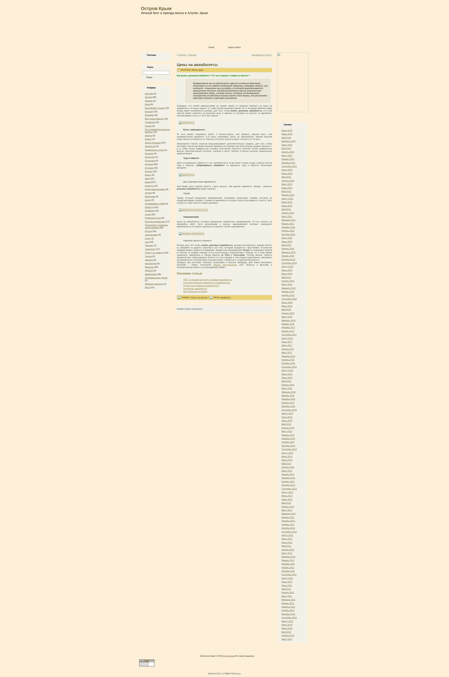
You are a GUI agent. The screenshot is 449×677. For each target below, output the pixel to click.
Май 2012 (286, 546)
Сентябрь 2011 (289, 574)
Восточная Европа (154, 119)
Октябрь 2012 (288, 528)
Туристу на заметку (154, 253)
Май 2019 (286, 277)
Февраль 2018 (289, 320)
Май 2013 (286, 503)
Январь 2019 (288, 291)
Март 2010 (287, 639)
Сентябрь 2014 (289, 449)
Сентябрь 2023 (289, 166)
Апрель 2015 (288, 428)
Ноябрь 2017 (288, 331)
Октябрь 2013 (288, 485)
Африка (149, 101)
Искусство (150, 157)
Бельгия (149, 111)
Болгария (149, 115)
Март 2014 (287, 471)
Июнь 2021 (287, 206)
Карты (148, 175)
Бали (147, 104)
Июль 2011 (287, 582)
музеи (148, 200)
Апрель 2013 (288, 507)
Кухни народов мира (155, 189)
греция (148, 126)
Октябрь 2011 (288, 571)
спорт (148, 238)
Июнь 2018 (287, 306)
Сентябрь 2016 (289, 367)
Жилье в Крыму (152, 143)
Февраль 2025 (289, 141)
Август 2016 (287, 370)
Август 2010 (287, 621)
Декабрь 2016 (288, 356)
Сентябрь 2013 (289, 489)
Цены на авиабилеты (197, 64)
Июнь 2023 (287, 173)
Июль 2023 (287, 170)
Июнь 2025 (287, 134)
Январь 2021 (288, 224)
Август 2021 (287, 198)
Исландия (150, 161)
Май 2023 (286, 177)
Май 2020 (286, 245)
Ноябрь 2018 (288, 295)
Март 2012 (287, 553)
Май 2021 (286, 209)
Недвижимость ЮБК (155, 204)
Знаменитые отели (154, 150)
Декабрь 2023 (288, 163)
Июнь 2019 (287, 274)
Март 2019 (287, 284)
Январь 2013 (288, 517)
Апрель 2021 (288, 213)
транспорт (150, 249)
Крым (147, 182)
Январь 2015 (288, 435)
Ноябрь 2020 (288, 231)
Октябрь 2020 (288, 234)
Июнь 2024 (287, 145)
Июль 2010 (287, 625)
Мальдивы (150, 196)
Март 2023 (287, 184)
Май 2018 (286, 309)
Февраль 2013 (289, 514)
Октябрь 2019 (288, 259)
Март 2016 (287, 388)
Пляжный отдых (153, 218)
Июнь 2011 (287, 585)
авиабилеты (225, 297)
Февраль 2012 (289, 557)
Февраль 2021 (289, 220)
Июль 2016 (287, 374)
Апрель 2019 (288, 281)
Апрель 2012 (288, 550)
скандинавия (151, 235)
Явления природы (154, 284)
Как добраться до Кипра (195, 291)
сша (147, 242)
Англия (148, 97)
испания (149, 164)
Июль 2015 (287, 417)
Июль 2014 (287, 456)
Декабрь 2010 (288, 607)
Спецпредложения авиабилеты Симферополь (206, 283)
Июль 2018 (287, 302)
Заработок (150, 146)
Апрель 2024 (288, 152)
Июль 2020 (287, 238)
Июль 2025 (287, 130)
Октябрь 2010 (288, 614)
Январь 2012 (288, 560)
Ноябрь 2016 (288, 360)
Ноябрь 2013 (288, 481)
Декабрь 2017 (288, 327)
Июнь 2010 (287, 628)
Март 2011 (287, 596)
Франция (149, 267)
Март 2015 (287, 431)
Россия (148, 231)
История (149, 168)
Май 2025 (286, 138)
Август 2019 (287, 266)
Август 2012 (287, 535)
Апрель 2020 (288, 248)
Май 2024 (286, 148)
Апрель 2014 (288, 467)
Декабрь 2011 (288, 564)
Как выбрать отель (261, 55)
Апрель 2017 (288, 349)
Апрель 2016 (288, 385)
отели (148, 214)
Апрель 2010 (288, 635)
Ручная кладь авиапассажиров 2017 (201, 286)
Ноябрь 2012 (288, 524)
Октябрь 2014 (288, 446)
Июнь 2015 (287, 421)
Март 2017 (287, 352)
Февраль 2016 (289, 392)
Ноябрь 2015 (288, 403)
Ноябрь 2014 (288, 442)
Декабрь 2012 (288, 521)
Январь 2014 (288, 474)
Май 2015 (286, 424)
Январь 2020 (288, 256)
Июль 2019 (287, 270)
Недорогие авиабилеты (195, 289)
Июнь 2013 (287, 499)
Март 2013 (287, 510)
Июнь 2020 (287, 241)
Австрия (149, 94)
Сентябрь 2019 (289, 263)
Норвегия (149, 211)
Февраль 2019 (289, 288)
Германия (150, 122)
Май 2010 (286, 632)
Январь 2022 (288, 195)
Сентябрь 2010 (289, 617)
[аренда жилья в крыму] (293, 111)
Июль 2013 (287, 496)
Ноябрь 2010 (288, 610)
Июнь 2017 (287, 345)
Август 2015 (287, 413)
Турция (148, 256)
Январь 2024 (288, 159)
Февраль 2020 (289, 252)
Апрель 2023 (288, 181)
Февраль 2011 (288, 600)
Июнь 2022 (287, 188)
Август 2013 (287, 492)
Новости (149, 207)
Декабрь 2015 (288, 399)
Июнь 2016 (287, 378)
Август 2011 (287, 578)
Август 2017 (287, 338)
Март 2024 (287, 155)
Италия (148, 171)
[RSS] (142, 657)
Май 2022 (286, 191)
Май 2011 (286, 589)
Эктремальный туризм (156, 278)
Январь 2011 (288, 603)
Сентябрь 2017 (289, 334)
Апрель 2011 (288, 592)
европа (148, 135)
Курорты (149, 186)
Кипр (147, 178)
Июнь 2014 (287, 460)
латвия (148, 193)
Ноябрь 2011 (288, 567)
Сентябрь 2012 (289, 532)
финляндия (150, 263)
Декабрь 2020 (288, 227)
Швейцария (150, 274)
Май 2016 (286, 381)
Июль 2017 (287, 342)
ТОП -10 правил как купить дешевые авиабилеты (207, 280)
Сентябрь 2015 (289, 410)
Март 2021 (287, 216)
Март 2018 (287, 317)
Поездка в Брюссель (155, 221)
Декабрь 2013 (288, 478)
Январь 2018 (288, 324)
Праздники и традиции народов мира (156, 226)
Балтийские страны (155, 108)
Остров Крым (156, 8)
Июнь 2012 (287, 542)
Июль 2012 (287, 539)
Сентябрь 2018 (289, 299)
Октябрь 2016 (288, 363)
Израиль (149, 153)
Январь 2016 (288, 395)
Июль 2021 (287, 202)
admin (200, 70)
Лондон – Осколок (187, 55)
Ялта (147, 287)
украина (149, 260)
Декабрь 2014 (288, 438)
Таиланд (149, 245)
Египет (148, 139)
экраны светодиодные (225, 265)
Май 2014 (286, 464)
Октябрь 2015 (288, 406)
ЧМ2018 (149, 270)
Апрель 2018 (288, 313)
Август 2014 (287, 453)
